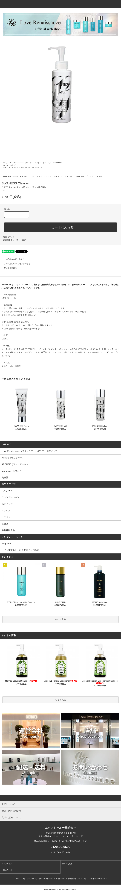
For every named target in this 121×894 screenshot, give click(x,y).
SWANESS (59, 163)
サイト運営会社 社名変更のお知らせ (20, 550)
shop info (6, 543)
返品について (8, 237)
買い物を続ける (10, 268)
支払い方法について (30, 879)
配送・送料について (46, 879)
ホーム (5, 163)
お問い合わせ (7, 870)
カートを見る (67, 864)
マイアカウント (8, 864)
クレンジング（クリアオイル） (31, 167)
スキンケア (14, 165)
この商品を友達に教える (14, 259)
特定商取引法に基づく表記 (14, 240)
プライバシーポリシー (97, 879)
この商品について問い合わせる (17, 264)
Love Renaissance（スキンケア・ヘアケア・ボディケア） (31, 163)
